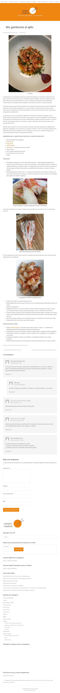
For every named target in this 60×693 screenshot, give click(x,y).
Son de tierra (6, 609)
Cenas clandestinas (8, 598)
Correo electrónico (8, 493)
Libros (5, 637)
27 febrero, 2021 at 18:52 (17, 440)
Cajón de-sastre (7, 634)
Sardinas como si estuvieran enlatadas (13, 585)
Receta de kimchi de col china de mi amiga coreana (16, 576)
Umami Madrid (34, 688)
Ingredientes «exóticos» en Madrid (28, 1)
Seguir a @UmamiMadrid (10, 568)
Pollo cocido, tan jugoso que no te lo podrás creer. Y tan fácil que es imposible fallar (24, 588)
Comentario (6, 468)
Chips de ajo (10, 143)
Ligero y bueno (7, 619)
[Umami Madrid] (30, 15)
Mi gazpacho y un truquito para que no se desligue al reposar (19, 590)
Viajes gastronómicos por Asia (11, 635)
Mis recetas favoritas (17, 345)
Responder (8, 374)
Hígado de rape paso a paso (10, 581)
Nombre (5, 486)
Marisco (10, 345)
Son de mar (25, 345)
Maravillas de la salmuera (9, 583)
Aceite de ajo (10, 142)
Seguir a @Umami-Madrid (10, 561)
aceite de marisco (15, 327)
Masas (4, 616)
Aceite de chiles (11, 145)
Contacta (57, 1)
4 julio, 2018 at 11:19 (15, 402)
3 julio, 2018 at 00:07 (19, 384)
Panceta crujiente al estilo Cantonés (12, 350)
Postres (5, 614)
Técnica (5, 621)
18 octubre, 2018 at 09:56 (17, 420)
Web (4, 501)
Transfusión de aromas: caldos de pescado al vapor (44, 350)
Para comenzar (7, 605)
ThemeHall (32, 690)
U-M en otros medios (42, 1)
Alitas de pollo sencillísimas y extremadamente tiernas (17, 578)
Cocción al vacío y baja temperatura (12, 623)
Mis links (51, 1)
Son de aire (6, 612)
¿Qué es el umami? (13, 1)
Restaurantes (7, 639)
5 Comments (22, 32)
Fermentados (7, 627)
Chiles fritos (10, 147)
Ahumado (6, 629)
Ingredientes (6, 631)
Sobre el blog (4, 1)
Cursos (5, 600)
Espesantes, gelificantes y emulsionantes (13, 625)
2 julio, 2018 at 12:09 (15, 363)
